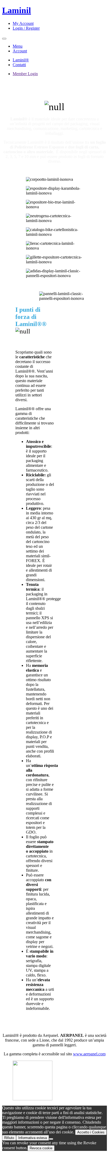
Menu (17, 46)
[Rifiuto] (51, 1139)
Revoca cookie (41, 1148)
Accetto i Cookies (91, 1132)
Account (20, 51)
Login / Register (26, 28)
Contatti (19, 64)
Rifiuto (9, 1138)
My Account (23, 23)
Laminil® (21, 60)
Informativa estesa (32, 1138)
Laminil (16, 10)
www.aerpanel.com (89, 1054)
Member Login (25, 73)
